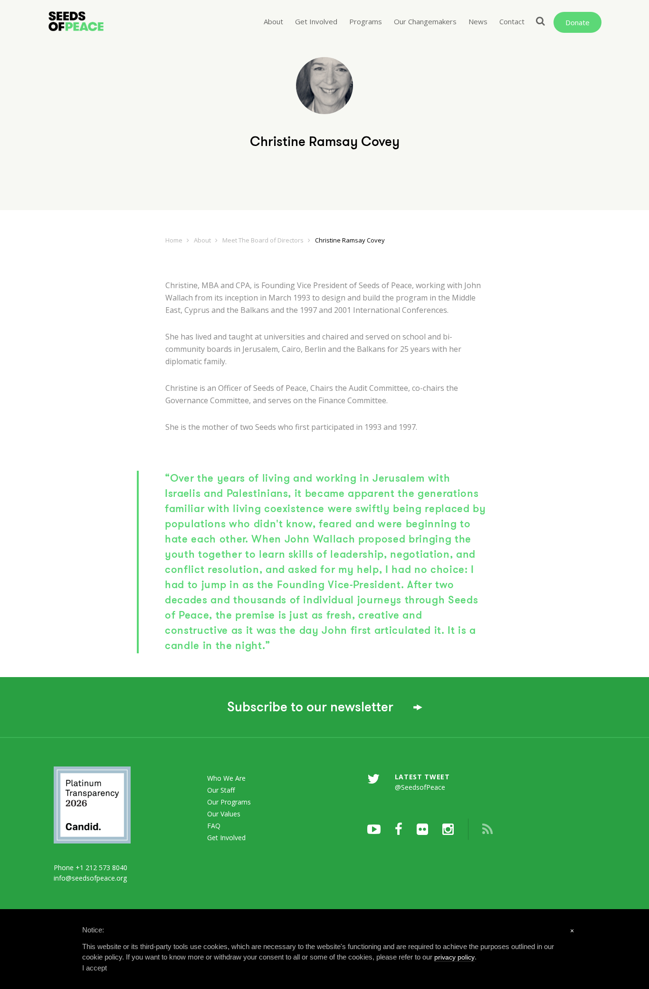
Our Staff (221, 790)
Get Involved (316, 21)
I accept (94, 968)
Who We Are (226, 778)
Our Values (223, 813)
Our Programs (229, 801)
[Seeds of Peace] (88, 21)
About (273, 21)
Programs (365, 21)
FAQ (213, 825)
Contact (512, 21)
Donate (577, 22)
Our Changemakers (425, 21)
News (477, 21)
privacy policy (454, 957)
